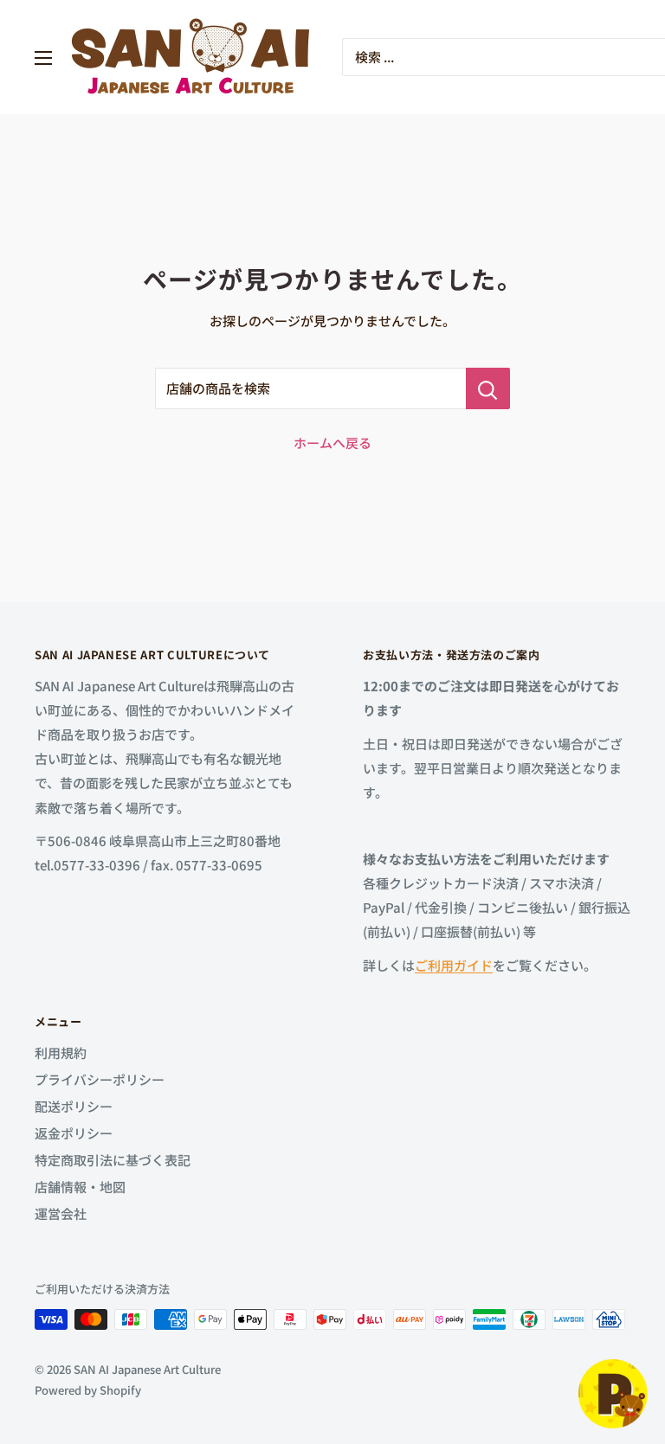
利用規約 (61, 1052)
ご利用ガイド (454, 965)
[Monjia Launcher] (613, 1393)
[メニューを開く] (43, 58)
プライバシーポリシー (100, 1079)
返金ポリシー (74, 1133)
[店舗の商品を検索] (488, 388)
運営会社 (61, 1213)
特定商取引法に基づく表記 (112, 1160)
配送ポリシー (74, 1106)
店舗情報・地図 (80, 1187)
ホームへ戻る (332, 442)
